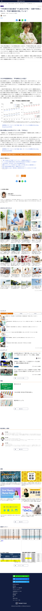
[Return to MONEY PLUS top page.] (21, 1)
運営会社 (14, 586)
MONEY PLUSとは (16, 584)
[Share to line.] (22, 20)
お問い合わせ (15, 593)
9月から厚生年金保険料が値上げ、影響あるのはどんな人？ (13, 166)
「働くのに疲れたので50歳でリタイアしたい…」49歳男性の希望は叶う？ (16, 160)
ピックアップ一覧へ (21, 378)
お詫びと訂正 (15, 598)
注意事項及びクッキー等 (17, 591)
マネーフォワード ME (16, 600)
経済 (1, 17)
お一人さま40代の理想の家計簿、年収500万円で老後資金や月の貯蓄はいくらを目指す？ (19, 161)
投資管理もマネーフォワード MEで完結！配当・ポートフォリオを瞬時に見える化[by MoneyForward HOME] (20, 126)
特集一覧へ (21, 408)
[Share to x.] (19, 20)
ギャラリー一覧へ (21, 565)
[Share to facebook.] (17, 20)
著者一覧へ (21, 449)
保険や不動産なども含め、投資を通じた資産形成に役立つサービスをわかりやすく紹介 (19, 168)
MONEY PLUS (2, 3)
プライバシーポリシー (16, 589)
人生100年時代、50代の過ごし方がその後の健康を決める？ (14, 163)
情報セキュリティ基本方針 (17, 587)
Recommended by (37, 290)
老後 (6, 3)
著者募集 (14, 594)
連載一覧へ (21, 521)
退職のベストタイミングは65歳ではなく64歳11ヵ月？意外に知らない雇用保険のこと (19, 165)
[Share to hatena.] (25, 20)
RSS (13, 596)
